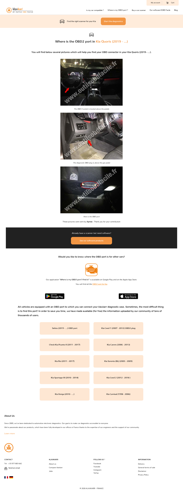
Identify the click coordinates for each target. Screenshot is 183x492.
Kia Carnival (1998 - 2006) (118, 394)
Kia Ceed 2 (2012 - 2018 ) (118, 378)
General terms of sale (146, 468)
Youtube (96, 467)
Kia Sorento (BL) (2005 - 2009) (118, 361)
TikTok (96, 473)
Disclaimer (142, 471)
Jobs (51, 471)
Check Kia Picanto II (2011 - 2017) (64, 345)
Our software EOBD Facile (160, 10)
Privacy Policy (143, 475)
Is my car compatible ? (95, 10)
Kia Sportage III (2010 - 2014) (64, 378)
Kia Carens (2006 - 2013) (118, 345)
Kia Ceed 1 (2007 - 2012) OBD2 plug (118, 328)
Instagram (97, 470)
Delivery (141, 464)
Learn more (9, 434)
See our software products (91, 240)
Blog (176, 10)
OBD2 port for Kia (99, 284)
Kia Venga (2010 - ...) (64, 394)
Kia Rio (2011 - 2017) (64, 361)
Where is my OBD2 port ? (118, 10)
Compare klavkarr (56, 468)
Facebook (97, 464)
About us (52, 464)
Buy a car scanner (139, 10)
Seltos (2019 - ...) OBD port (64, 328)
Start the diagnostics (113, 21)
